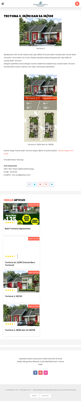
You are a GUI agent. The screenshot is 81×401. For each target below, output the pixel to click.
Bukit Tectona (34, 205)
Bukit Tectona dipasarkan (17, 228)
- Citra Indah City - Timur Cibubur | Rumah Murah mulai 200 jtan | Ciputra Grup (47, 390)
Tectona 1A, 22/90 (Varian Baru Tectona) (20, 263)
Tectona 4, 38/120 (13, 296)
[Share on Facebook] (29, 184)
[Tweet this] (35, 184)
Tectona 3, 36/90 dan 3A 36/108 (20, 330)
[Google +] (40, 373)
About (34, 396)
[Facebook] (35, 373)
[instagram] (46, 373)
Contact (45, 396)
